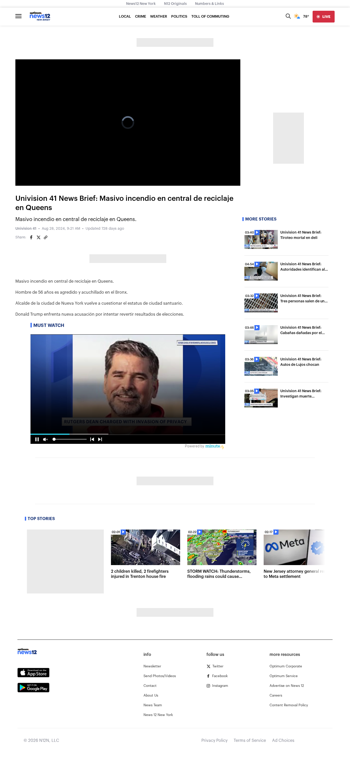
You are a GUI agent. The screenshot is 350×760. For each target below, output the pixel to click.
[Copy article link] (46, 237)
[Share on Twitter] (38, 237)
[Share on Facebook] (31, 237)
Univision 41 (25, 228)
